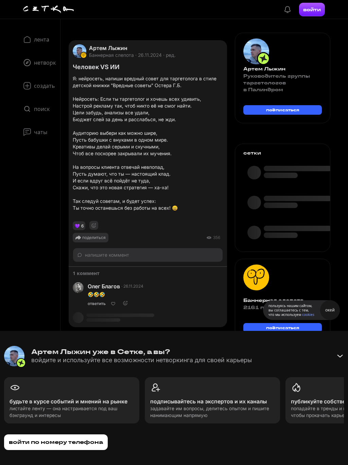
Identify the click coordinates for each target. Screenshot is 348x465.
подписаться (282, 110)
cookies (308, 314)
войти (312, 9)
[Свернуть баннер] (340, 356)
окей (330, 310)
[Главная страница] (48, 9)
